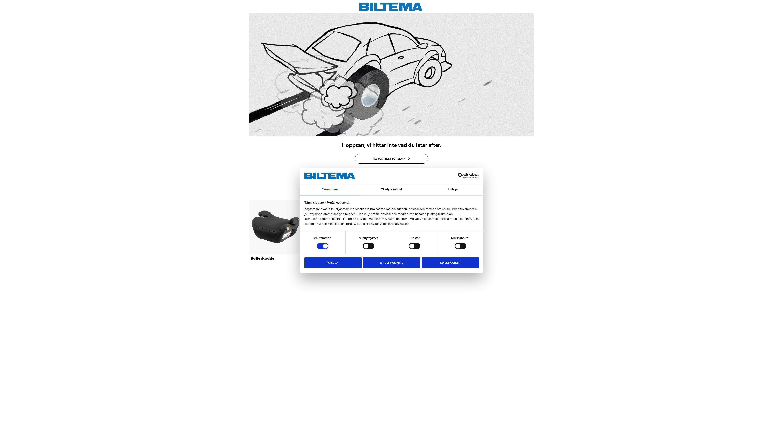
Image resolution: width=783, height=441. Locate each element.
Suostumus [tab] (330, 189)
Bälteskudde (262, 258)
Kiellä (332, 262)
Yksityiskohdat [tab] (391, 189)
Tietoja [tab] (453, 189)
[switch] (368, 246)
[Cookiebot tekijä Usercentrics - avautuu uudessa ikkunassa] (461, 176)
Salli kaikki (450, 262)
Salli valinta (391, 262)
